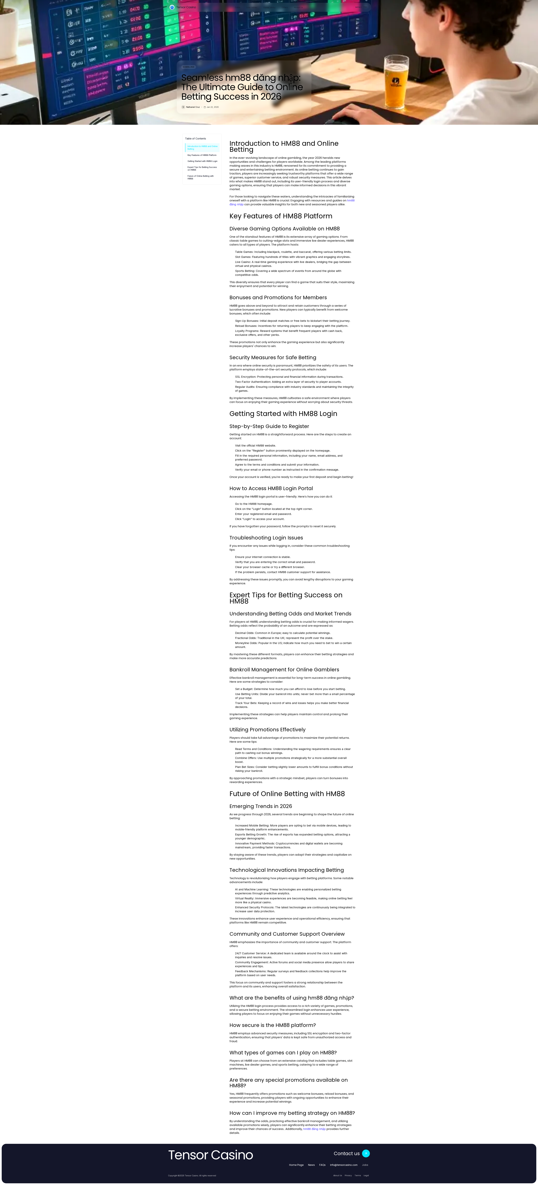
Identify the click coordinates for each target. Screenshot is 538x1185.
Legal (366, 1175)
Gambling (188, 67)
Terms (358, 1175)
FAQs (322, 1165)
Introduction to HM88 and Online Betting (203, 147)
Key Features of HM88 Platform (202, 155)
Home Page (296, 1165)
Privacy (348, 1175)
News (311, 1165)
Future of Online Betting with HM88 (201, 177)
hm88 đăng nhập (314, 1129)
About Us (337, 1175)
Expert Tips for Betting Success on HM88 (202, 168)
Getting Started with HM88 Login (202, 161)
